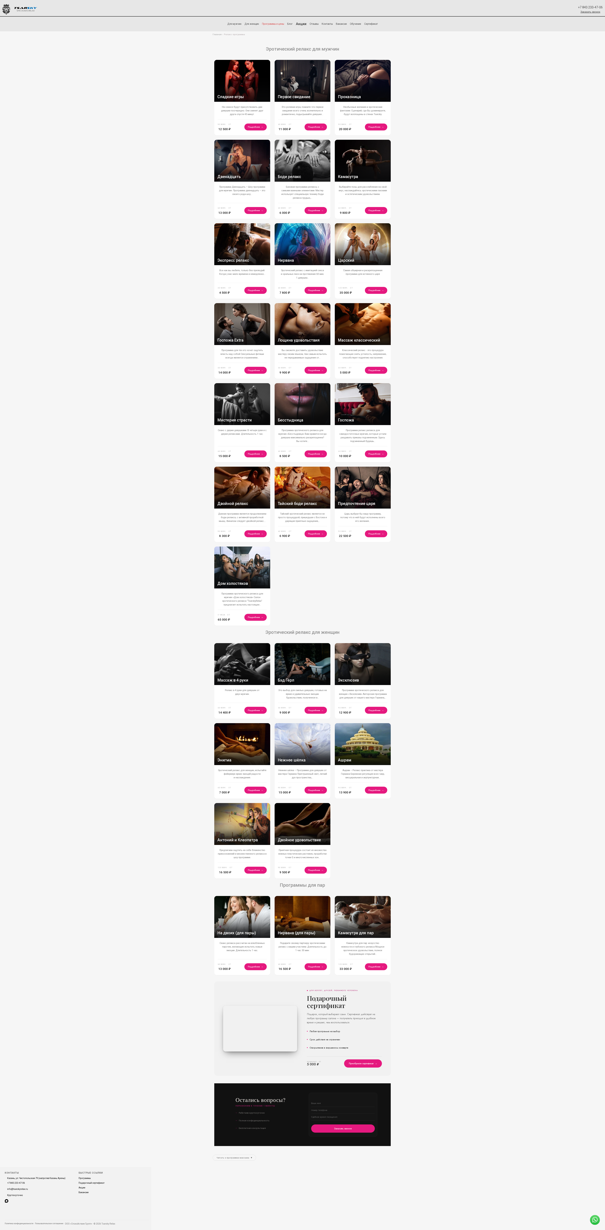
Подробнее (255, 126)
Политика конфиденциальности (19, 1223)
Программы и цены (273, 23)
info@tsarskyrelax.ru (17, 1189)
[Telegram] (17, 1201)
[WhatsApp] (12, 1201)
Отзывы (314, 23)
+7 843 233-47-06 (590, 7)
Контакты (327, 23)
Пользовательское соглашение (49, 1223)
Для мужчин (234, 23)
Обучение (355, 23)
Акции (301, 24)
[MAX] (6, 1201)
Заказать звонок (590, 11)
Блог (290, 23)
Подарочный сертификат (92, 1183)
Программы (85, 1178)
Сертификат (371, 23)
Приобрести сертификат (363, 1063)
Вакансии (341, 23)
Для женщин (252, 23)
